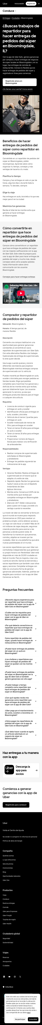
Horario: (6, 328)
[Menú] (39, 4)
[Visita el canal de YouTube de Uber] (9, 976)
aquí (28, 1012)
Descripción (8, 338)
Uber (5, 3)
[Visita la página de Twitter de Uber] (20, 976)
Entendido (33, 1019)
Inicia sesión (19, 4)
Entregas (6, 18)
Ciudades (16, 18)
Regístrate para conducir (16, 805)
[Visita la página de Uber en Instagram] (14, 976)
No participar (20, 1019)
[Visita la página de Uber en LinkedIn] (4, 976)
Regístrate (31, 4)
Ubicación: (7, 324)
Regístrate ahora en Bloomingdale (13, 82)
